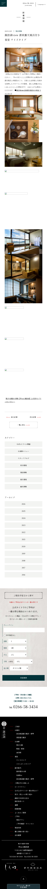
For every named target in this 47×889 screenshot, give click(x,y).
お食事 (17, 741)
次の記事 (33, 417)
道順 (16, 805)
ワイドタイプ (21, 760)
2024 (23, 518)
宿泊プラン (20, 820)
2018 (23, 560)
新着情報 (23, 17)
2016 (23, 575)
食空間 (18, 752)
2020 (23, 546)
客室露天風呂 (21, 737)
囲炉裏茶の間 (21, 771)
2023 (23, 525)
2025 (23, 511)
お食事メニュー (23, 451)
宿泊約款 (18, 828)
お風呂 (17, 730)
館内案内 (18, 768)
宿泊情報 (19, 31)
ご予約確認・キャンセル (25, 824)
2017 (23, 568)
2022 (23, 532)
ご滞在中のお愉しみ (22, 783)
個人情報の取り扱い (22, 831)
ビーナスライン (20, 787)
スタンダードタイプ (23, 764)
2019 (23, 553)
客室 (16, 756)
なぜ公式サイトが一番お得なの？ (27, 790)
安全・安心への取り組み (23, 794)
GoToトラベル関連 (23, 444)
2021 (23, 539)
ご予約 (17, 816)
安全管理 (23, 465)
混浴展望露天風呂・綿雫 (25, 734)
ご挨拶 (17, 726)
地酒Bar (19, 775)
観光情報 (23, 486)
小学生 (10, 661)
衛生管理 (23, 479)
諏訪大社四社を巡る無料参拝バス (22, 799)
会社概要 (18, 835)
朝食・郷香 (20, 749)
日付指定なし (11, 635)
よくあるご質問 (20, 813)
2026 (23, 504)
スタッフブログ (23, 458)
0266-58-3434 (28, 4)
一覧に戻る (21, 425)
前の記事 (14, 417)
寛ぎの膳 (19, 745)
